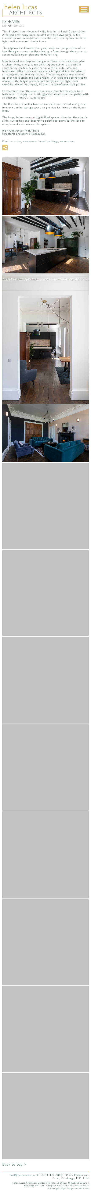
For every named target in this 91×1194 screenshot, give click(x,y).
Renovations (67, 141)
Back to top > (14, 1164)
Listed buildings (48, 141)
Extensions (30, 141)
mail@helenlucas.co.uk (24, 1175)
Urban (17, 141)
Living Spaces (13, 26)
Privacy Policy (81, 1185)
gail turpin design (65, 1188)
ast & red (84, 1188)
